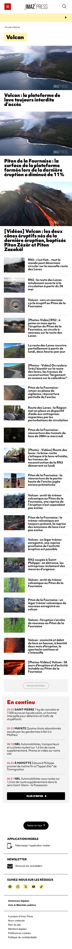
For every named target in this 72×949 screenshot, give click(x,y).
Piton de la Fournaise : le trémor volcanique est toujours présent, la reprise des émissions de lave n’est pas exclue (47, 523)
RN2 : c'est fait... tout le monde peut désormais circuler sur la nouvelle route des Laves (48, 264)
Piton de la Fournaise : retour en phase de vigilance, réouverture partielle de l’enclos (43, 392)
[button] (7, 6)
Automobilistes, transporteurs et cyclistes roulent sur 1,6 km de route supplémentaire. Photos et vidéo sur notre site (33, 749)
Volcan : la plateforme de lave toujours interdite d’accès (32, 100)
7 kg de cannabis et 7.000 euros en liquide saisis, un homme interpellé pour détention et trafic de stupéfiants (33, 714)
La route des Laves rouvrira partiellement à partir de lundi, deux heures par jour (47, 348)
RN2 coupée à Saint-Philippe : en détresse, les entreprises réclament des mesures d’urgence (46, 564)
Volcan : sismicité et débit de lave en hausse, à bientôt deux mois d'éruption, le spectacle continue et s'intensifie (47, 646)
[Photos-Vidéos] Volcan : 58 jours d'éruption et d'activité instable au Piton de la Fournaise (48, 667)
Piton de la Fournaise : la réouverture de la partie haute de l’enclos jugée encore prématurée (45, 480)
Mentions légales (17, 929)
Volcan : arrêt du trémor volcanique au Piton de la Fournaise (45, 583)
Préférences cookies (19, 933)
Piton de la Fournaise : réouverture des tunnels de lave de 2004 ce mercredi (47, 433)
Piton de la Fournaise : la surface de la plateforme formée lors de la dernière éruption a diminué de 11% (34, 167)
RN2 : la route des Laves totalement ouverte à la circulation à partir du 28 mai (45, 284)
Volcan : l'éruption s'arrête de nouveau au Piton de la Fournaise (46, 623)
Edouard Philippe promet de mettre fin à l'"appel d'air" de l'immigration (32, 766)
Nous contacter (16, 921)
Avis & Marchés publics (22, 905)
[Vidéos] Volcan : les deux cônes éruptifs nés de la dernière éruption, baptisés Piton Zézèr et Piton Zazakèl (35, 240)
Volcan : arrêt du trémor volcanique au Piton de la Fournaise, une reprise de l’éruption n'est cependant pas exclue (46, 501)
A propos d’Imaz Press (20, 916)
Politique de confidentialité (22, 937)
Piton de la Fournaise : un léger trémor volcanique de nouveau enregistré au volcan (47, 604)
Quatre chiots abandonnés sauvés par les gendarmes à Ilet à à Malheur (34, 731)
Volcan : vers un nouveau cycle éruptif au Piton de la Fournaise (47, 303)
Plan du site (14, 925)
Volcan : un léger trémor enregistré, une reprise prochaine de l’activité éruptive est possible (45, 544)
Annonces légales (18, 901)
